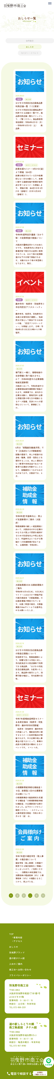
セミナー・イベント (29, 53)
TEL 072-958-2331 (17, 1007)
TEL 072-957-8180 (17, 1045)
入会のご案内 (15, 963)
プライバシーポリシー (20, 975)
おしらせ (30, 46)
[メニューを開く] (50, 4)
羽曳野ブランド (17, 952)
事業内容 (17, 937)
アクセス (17, 941)
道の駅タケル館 (17, 958)
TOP (11, 933)
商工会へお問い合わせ (20, 969)
